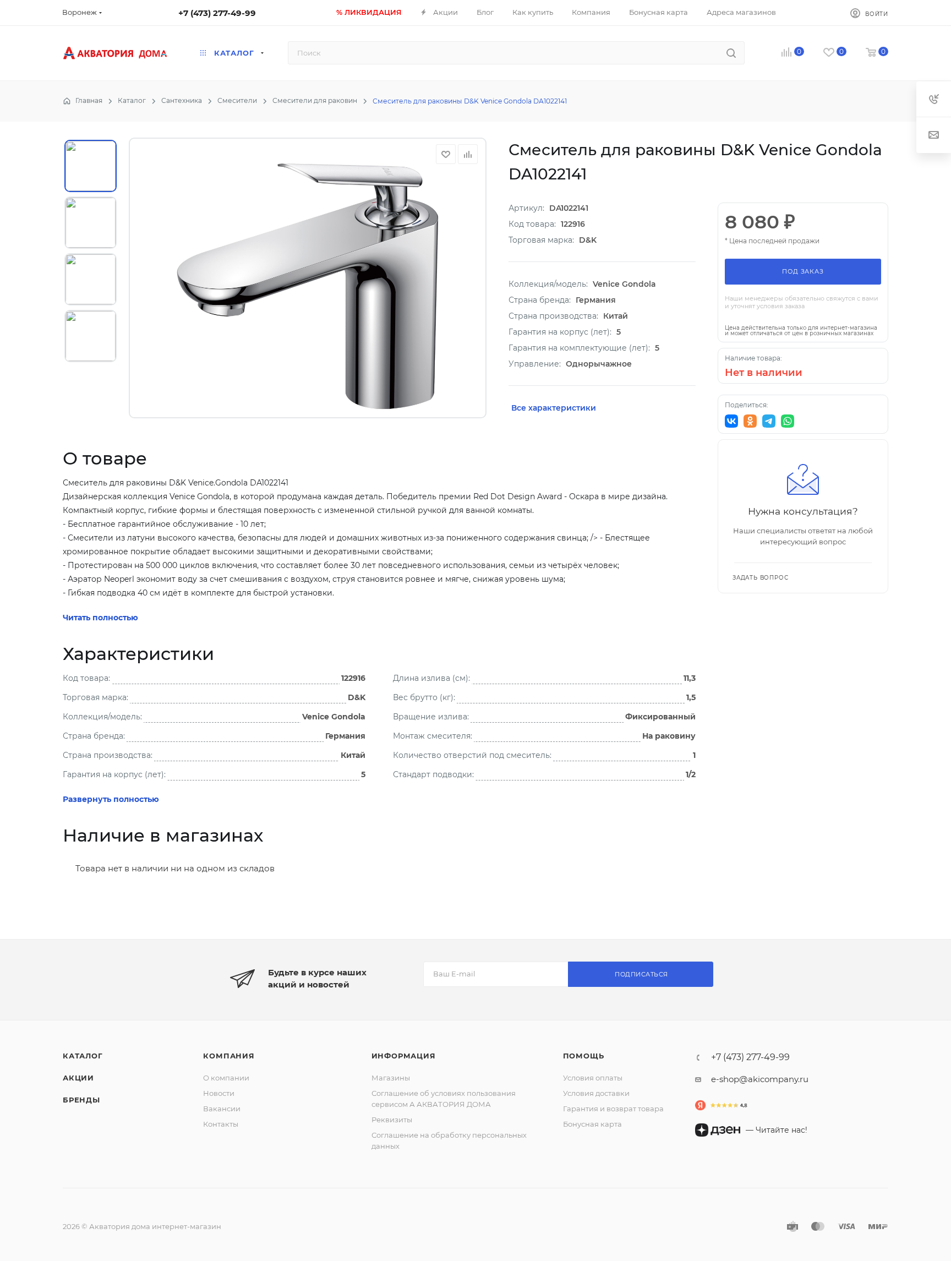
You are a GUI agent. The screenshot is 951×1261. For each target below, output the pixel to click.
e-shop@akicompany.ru (759, 1079)
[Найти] (731, 52)
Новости (218, 1093)
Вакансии (222, 1108)
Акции (78, 1077)
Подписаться (641, 974)
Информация (403, 1055)
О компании (226, 1077)
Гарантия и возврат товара (613, 1108)
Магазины (390, 1077)
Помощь (583, 1055)
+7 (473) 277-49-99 (217, 13)
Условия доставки (596, 1093)
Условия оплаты (592, 1077)
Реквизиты (391, 1119)
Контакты (220, 1124)
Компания (228, 1055)
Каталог (83, 1055)
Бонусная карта (592, 1124)
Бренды (81, 1099)
